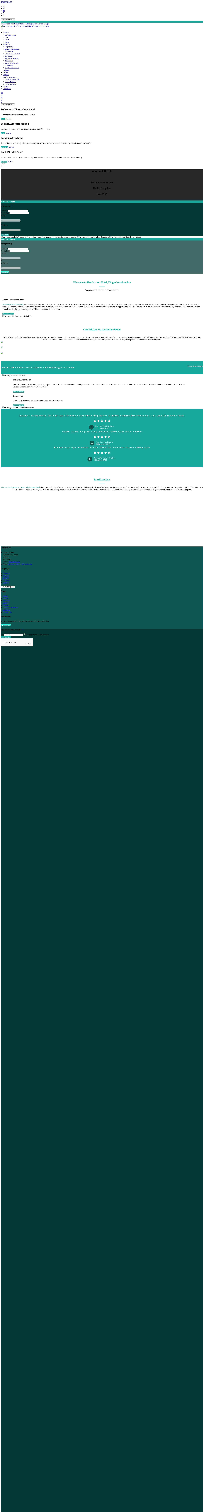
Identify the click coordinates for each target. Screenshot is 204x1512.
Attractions (4, 147)
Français (6, 580)
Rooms (3, 119)
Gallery (5, 603)
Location (8, 133)
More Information (8, 314)
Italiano (6, 582)
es (4, 11)
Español (6, 578)
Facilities (8, 119)
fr (3, 13)
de (4, 6)
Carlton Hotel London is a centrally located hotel (20, 487)
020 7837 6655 (6, 2)
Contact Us (7, 612)
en (4, 8)
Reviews (6, 605)
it (3, 15)
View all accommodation (195, 366)
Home (5, 596)
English (6, 575)
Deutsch (6, 573)
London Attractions (10, 607)
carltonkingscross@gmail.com (20, 564)
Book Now (4, 162)
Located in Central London (12, 304)
